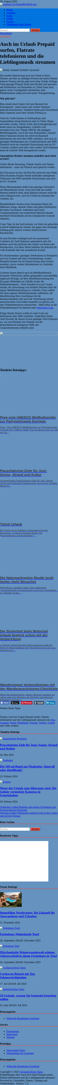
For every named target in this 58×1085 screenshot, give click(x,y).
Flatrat (13, 722)
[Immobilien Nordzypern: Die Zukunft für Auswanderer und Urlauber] (11, 906)
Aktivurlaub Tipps (15, 1050)
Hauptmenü (6, 33)
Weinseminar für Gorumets (20, 1053)
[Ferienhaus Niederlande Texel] (10, 928)
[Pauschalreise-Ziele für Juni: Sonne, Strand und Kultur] (13, 738)
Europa (10, 21)
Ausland (4, 722)
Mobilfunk (23, 722)
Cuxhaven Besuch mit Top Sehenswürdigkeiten (17, 975)
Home (9, 9)
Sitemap (10, 1037)
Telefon (42, 722)
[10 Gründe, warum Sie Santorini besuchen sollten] (12, 989)
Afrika (9, 18)
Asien (9, 15)
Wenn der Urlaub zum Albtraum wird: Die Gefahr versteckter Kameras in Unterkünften (28, 791)
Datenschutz (12, 1031)
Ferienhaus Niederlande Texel (19, 934)
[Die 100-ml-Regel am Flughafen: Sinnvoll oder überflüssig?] (6, 760)
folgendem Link (45, 307)
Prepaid (33, 722)
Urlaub (51, 722)
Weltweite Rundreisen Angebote (22, 1018)
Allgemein (5, 36)
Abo (52, 719)
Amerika (10, 12)
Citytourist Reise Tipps (31, 1071)
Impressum (12, 1034)
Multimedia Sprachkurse (18, 24)
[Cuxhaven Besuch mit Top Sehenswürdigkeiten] (13, 967)
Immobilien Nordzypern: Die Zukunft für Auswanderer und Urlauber (27, 914)
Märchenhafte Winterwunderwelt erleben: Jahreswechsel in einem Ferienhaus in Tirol (28, 954)
